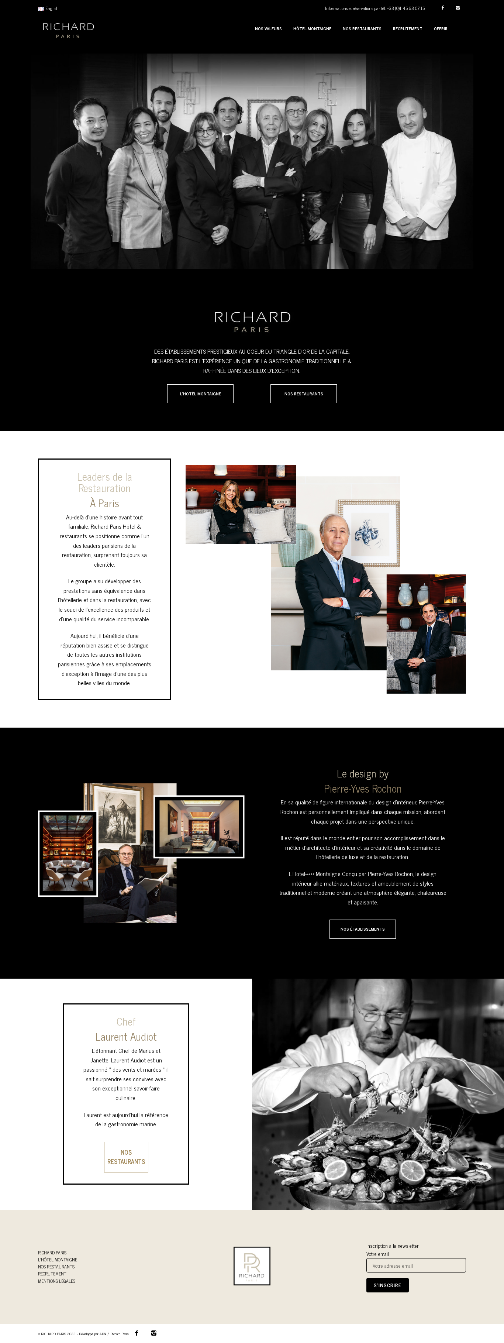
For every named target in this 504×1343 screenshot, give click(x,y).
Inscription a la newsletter (392, 1245)
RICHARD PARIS (52, 1252)
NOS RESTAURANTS (303, 393)
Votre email (377, 1254)
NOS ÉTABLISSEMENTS (363, 928)
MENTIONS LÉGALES (56, 1281)
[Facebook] (442, 7)
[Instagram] (458, 7)
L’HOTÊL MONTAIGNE (200, 393)
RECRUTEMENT (52, 1273)
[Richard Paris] (68, 29)
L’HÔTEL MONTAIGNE (57, 1259)
